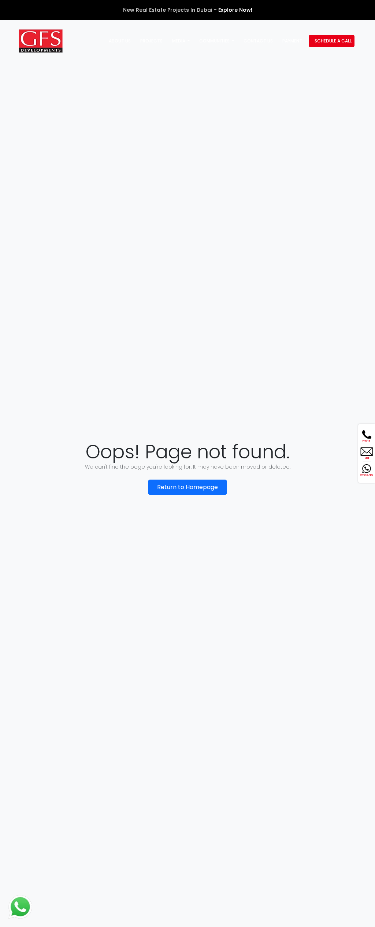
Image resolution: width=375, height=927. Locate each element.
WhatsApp (366, 474)
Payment (292, 41)
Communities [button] (215, 41)
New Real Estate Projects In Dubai (167, 10)
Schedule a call (333, 41)
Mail (367, 457)
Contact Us (258, 41)
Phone (367, 440)
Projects (151, 41)
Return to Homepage (187, 487)
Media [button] (179, 41)
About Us (120, 41)
